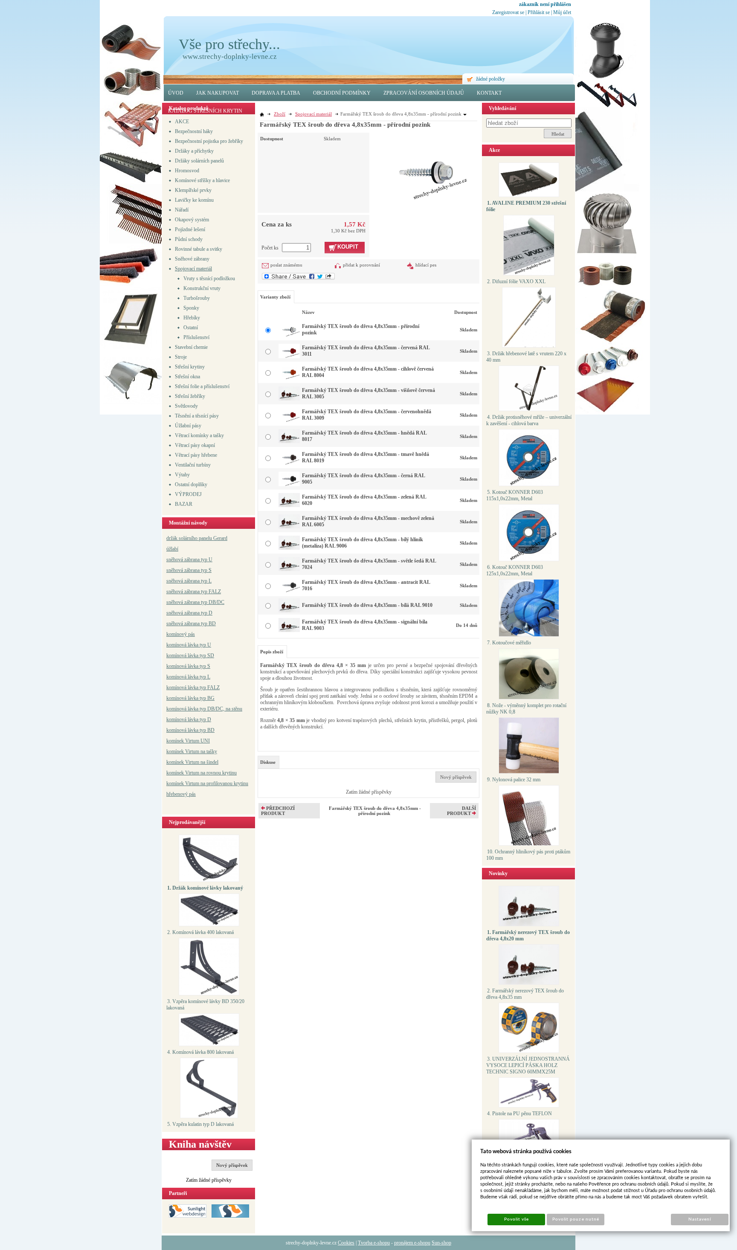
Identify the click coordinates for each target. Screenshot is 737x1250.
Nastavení (699, 1219)
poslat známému (286, 264)
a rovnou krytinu (220, 773)
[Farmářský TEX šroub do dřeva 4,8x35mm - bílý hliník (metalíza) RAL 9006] (289, 548)
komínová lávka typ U (188, 645)
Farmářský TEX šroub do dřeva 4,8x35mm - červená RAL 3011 (365, 351)
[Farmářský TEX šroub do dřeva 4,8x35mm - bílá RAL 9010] (289, 611)
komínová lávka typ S (188, 666)
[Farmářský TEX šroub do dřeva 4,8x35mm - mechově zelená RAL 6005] (289, 527)
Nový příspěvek (232, 1165)
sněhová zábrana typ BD (191, 623)
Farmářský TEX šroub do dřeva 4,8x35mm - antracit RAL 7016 (366, 585)
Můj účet (562, 12)
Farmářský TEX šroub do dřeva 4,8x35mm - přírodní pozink (360, 329)
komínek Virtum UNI (188, 741)
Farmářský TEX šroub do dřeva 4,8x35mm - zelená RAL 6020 (364, 500)
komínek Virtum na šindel (192, 762)
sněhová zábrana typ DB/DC (195, 602)
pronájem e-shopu (412, 1243)
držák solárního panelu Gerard (196, 538)
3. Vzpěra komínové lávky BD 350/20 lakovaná (205, 1004)
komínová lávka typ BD (190, 730)
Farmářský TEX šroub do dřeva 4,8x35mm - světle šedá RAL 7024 (369, 564)
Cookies (346, 1243)
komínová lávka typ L (188, 677)
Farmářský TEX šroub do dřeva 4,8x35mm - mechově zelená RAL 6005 (368, 521)
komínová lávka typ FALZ (193, 687)
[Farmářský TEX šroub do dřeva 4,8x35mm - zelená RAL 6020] (289, 505)
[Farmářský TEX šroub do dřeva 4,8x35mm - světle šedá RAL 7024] (289, 569)
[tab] (268, 762)
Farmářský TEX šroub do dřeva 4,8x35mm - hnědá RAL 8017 (364, 436)
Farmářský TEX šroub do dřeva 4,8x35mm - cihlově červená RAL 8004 (368, 372)
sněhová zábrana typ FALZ (193, 592)
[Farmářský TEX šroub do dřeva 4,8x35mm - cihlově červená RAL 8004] (289, 378)
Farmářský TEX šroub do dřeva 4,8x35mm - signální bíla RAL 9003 (364, 625)
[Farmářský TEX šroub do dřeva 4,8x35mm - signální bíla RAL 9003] (289, 630)
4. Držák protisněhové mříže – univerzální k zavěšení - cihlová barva (529, 420)
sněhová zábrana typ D (189, 613)
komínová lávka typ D (188, 719)
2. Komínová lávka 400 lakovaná (200, 932)
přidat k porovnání (361, 264)
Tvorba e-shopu (374, 1243)
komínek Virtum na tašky (191, 751)
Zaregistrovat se (508, 12)
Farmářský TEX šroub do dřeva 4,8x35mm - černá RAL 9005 (363, 479)
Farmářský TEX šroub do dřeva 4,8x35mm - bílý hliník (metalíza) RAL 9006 (362, 543)
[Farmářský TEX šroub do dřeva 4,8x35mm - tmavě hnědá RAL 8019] (289, 463)
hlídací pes (425, 264)
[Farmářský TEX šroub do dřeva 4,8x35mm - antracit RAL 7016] (289, 591)
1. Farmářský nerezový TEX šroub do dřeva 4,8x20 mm (528, 935)
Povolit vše (516, 1219)
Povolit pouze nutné (575, 1219)
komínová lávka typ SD (190, 655)
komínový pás (180, 634)
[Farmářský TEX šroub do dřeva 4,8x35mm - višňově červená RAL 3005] (289, 399)
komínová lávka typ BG (190, 698)
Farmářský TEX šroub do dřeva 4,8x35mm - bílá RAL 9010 (367, 605)
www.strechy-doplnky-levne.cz (230, 56)
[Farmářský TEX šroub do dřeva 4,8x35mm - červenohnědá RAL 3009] (289, 420)
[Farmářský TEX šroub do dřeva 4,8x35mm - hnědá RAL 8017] (289, 441)
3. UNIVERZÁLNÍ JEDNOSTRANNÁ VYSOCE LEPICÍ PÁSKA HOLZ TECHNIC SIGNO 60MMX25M (528, 1065)
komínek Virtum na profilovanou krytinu (207, 783)
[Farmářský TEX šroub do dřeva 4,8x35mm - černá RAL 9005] (289, 484)
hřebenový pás (181, 794)
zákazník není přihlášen (545, 4)
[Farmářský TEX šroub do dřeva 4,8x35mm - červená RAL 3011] (289, 357)
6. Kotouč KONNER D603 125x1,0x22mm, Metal (514, 570)
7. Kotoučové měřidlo (509, 643)
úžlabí (172, 549)
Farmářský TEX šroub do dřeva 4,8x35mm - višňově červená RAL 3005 (368, 393)
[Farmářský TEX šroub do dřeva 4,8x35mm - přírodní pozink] (426, 167)
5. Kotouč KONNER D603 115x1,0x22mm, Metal (514, 495)
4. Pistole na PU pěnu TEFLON (519, 1114)
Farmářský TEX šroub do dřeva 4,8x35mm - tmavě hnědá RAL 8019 (365, 457)
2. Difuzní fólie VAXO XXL (516, 281)
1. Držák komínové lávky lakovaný (205, 888)
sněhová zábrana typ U (189, 560)
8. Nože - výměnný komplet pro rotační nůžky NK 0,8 (526, 708)
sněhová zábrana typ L (189, 581)
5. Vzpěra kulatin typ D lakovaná (200, 1124)
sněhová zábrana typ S (189, 570)
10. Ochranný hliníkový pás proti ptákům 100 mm (528, 855)
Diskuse (268, 762)
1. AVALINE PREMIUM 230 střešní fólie (526, 206)
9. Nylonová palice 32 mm (513, 780)
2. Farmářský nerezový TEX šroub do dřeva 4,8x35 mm (525, 994)
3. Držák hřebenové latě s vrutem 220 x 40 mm (526, 357)
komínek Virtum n (184, 773)
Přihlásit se (539, 12)
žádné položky (490, 79)
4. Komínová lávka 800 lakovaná (200, 1052)
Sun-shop (441, 1243)
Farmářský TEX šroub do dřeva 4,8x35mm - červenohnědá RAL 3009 (366, 415)
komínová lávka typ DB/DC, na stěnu (204, 709)
